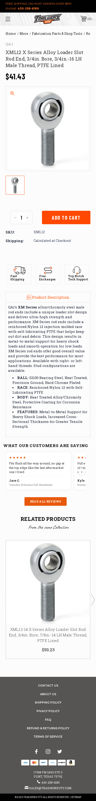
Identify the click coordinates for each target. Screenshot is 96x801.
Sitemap (76, 797)
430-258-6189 (28, 8)
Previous (3, 599)
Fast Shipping (17, 277)
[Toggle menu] (14, 19)
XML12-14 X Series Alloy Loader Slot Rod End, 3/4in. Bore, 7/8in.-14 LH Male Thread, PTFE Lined (48, 635)
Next (92, 599)
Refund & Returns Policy (48, 728)
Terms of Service (48, 736)
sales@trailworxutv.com (50, 788)
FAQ (48, 719)
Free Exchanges (47, 277)
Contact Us (48, 685)
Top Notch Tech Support (78, 277)
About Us (48, 694)
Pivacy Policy (48, 711)
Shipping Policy (48, 702)
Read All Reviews (45, 501)
